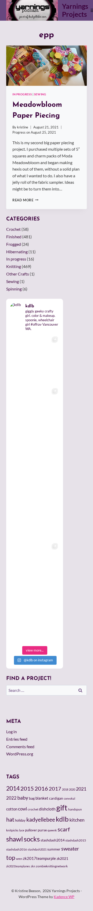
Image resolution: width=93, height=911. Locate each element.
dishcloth (47, 808)
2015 (27, 788)
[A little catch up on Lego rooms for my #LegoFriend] (35, 566)
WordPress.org (19, 753)
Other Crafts (17, 273)
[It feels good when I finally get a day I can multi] (35, 463)
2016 (41, 788)
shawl (14, 839)
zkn (33, 866)
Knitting (13, 266)
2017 (55, 789)
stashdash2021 (37, 849)
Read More (25, 200)
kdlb (62, 819)
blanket (41, 798)
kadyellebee (40, 819)
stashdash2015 (75, 840)
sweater (70, 848)
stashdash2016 (16, 849)
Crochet (13, 229)
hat (10, 819)
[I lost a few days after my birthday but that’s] (35, 618)
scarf (64, 829)
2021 (81, 789)
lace (21, 830)
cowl (22, 809)
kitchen (76, 820)
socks (32, 839)
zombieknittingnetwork (52, 866)
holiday (20, 820)
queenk (52, 830)
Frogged (13, 244)
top (10, 857)
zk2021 (62, 858)
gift (61, 807)
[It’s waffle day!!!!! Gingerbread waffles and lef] (35, 514)
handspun (75, 809)
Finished (13, 236)
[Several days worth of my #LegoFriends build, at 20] (35, 411)
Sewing (40, 94)
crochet (33, 809)
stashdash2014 (53, 840)
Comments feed (20, 746)
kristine (22, 127)
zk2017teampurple (39, 858)
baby (22, 797)
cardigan (56, 798)
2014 (13, 788)
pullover (31, 830)
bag (32, 798)
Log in (11, 731)
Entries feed (16, 739)
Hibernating (17, 251)
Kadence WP (64, 896)
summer (53, 849)
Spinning (14, 288)
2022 (11, 798)
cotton (11, 809)
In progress (22, 94)
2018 (65, 789)
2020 (72, 789)
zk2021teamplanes (18, 866)
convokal (69, 798)
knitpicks (12, 830)
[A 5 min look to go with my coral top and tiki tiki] (35, 359)
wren (19, 858)
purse (42, 830)
